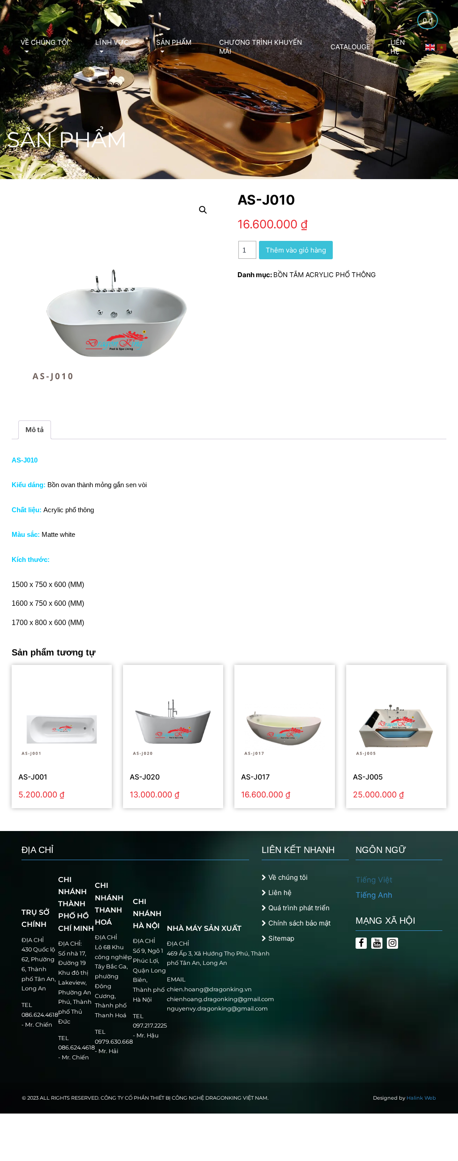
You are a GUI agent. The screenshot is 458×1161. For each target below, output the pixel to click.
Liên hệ (280, 892)
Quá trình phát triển (299, 908)
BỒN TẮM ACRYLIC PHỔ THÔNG (324, 274)
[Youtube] (376, 943)
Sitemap (281, 938)
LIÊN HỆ (397, 47)
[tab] (34, 430)
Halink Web (421, 1098)
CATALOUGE (350, 47)
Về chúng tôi (288, 877)
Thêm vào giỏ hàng (296, 250)
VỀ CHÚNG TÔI (44, 42)
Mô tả (34, 429)
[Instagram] (392, 943)
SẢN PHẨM (173, 42)
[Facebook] (361, 943)
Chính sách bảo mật (299, 923)
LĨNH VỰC (112, 42)
